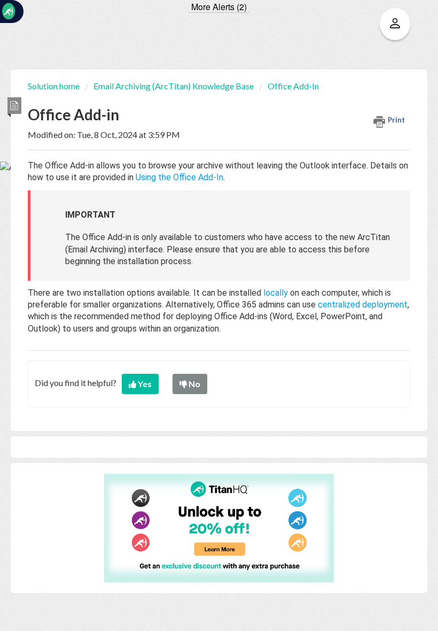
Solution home (54, 86)
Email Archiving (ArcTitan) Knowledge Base (173, 86)
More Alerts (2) (219, 7)
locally (275, 293)
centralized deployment (363, 304)
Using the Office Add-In (179, 177)
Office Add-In (293, 86)
